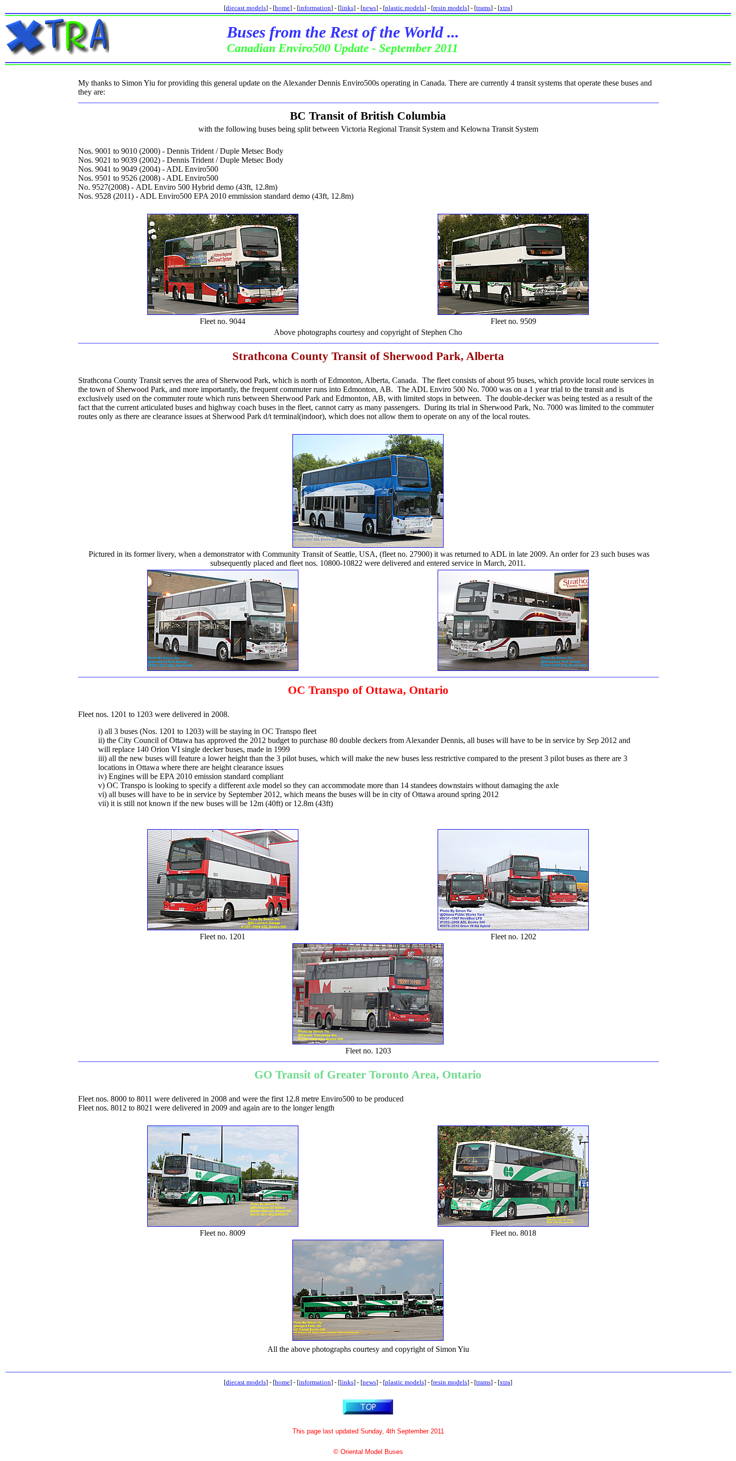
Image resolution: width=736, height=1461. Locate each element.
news (369, 8)
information (315, 8)
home (282, 8)
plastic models (404, 8)
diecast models (246, 8)
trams (483, 8)
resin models (450, 8)
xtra (505, 8)
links (346, 8)
